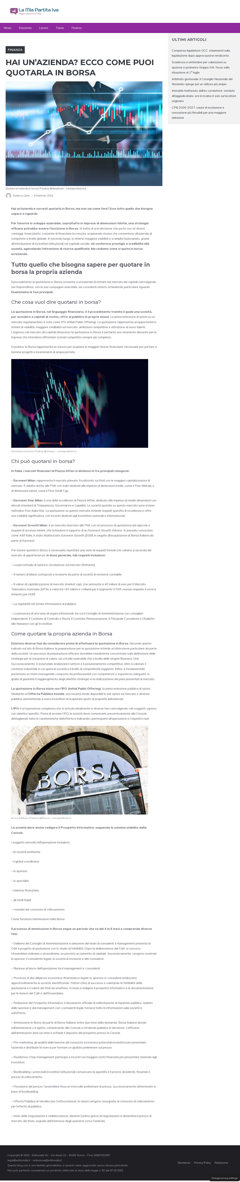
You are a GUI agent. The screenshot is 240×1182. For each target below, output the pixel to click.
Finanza (76, 28)
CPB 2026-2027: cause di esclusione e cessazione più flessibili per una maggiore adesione (199, 112)
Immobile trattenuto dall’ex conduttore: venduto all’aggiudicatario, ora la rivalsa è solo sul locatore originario (204, 96)
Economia (25, 28)
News (7, 28)
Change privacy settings (224, 1178)
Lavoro (43, 28)
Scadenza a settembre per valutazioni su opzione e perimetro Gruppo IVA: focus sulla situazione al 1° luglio (201, 67)
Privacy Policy (202, 1162)
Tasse (60, 28)
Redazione (221, 1162)
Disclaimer (184, 1162)
